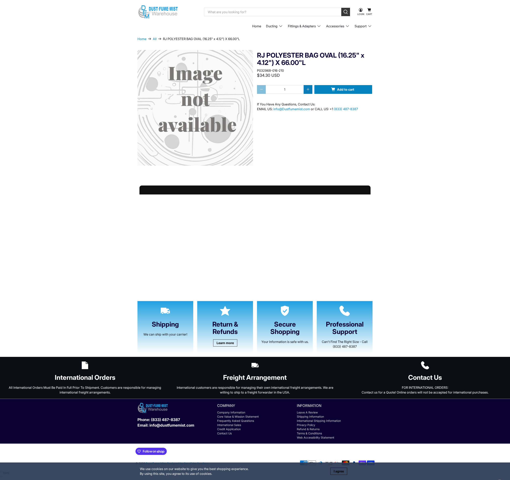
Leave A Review (307, 412)
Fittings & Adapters (302, 26)
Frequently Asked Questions (235, 420)
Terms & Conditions (309, 433)
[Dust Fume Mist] (168, 12)
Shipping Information (310, 416)
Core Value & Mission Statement (238, 416)
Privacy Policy (306, 425)
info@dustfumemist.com (171, 425)
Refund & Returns (308, 429)
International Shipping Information (319, 420)
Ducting (272, 26)
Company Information (231, 412)
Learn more (225, 343)
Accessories (335, 26)
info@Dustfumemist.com (292, 109)
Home (256, 26)
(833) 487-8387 (346, 109)
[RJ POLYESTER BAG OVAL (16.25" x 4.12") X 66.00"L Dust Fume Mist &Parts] (195, 108)
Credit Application (229, 429)
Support (361, 26)
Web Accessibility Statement (315, 437)
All (155, 38)
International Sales (229, 425)
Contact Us (224, 433)
